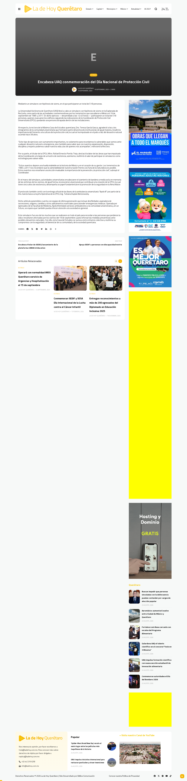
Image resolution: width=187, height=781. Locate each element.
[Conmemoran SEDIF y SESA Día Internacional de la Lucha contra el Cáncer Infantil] (70, 278)
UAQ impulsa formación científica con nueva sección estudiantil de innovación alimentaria (156, 663)
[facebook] (27, 229)
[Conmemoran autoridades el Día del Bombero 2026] (134, 681)
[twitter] (32, 229)
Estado (93, 75)
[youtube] (167, 776)
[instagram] (163, 776)
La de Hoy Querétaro (86, 88)
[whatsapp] (51, 229)
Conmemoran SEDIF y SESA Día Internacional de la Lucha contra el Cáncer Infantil (70, 303)
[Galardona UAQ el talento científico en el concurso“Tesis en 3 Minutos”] (134, 649)
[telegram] (41, 229)
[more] (55, 229)
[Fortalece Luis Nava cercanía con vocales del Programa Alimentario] (134, 632)
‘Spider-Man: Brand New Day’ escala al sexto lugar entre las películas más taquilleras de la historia (86, 746)
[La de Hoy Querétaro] (53, 9)
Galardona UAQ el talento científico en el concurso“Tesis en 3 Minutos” (157, 646)
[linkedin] (46, 229)
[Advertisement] (150, 395)
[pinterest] (37, 229)
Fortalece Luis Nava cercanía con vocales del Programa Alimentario (156, 630)
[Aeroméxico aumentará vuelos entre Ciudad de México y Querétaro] (134, 616)
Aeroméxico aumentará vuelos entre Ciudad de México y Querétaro (155, 614)
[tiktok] (171, 776)
